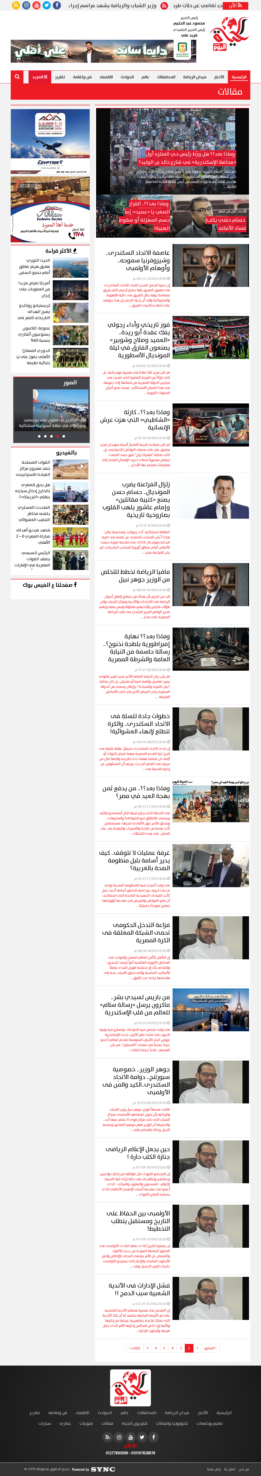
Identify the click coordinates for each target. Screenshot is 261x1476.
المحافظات (166, 77)
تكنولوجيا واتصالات (172, 1423)
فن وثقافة (82, 77)
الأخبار (219, 77)
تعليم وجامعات (210, 1423)
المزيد (38, 77)
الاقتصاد (106, 77)
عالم (145, 77)
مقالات (107, 1423)
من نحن (243, 1469)
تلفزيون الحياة (135, 1423)
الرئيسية (239, 77)
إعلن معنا (214, 1469)
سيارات (44, 1423)
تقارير (60, 77)
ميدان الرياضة (194, 77)
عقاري (65, 1423)
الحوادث (127, 77)
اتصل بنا (229, 1469)
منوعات (86, 1423)
